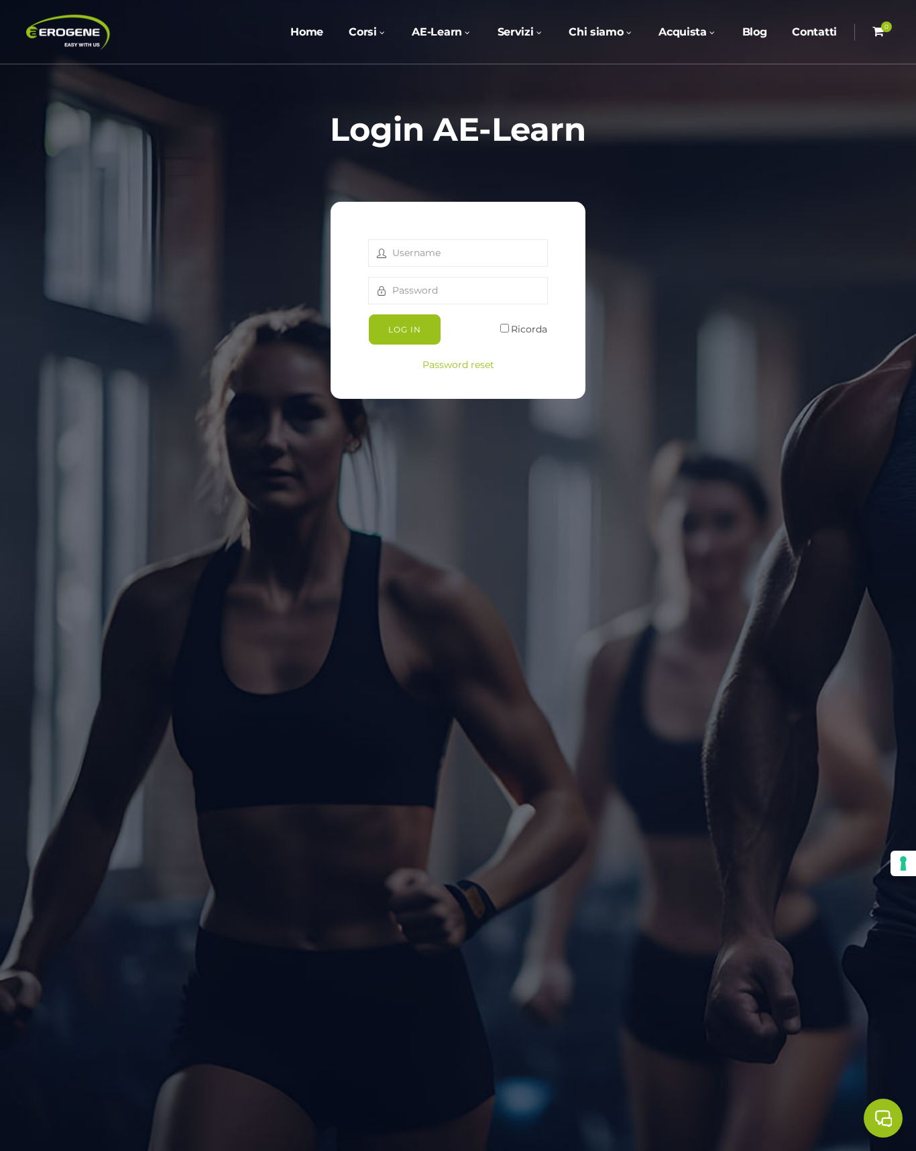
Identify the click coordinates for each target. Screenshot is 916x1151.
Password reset (458, 365)
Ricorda (529, 329)
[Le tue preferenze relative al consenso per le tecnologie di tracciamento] (903, 863)
